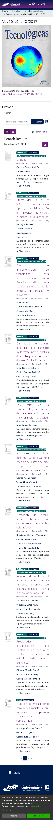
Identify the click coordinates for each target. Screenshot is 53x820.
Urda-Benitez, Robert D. (28, 367)
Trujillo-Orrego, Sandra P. (28, 543)
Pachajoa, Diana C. (25, 224)
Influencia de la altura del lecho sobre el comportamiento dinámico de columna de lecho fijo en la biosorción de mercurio (32, 584)
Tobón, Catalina (24, 228)
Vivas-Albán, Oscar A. (27, 482)
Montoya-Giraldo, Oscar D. (29, 728)
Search (38, 121)
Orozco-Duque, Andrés (27, 167)
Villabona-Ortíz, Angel (27, 604)
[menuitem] (33, 4)
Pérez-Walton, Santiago (27, 674)
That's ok (38, 816)
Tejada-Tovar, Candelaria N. (29, 600)
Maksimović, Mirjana (26, 425)
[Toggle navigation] (49, 4)
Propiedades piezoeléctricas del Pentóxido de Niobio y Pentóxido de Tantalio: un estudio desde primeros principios (32, 652)
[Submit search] (30, 4)
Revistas (16, 10)
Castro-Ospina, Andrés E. (28, 372)
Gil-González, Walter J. (27, 732)
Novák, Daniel (23, 171)
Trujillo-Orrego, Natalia (27, 547)
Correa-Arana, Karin (26, 477)
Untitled (21, 159)
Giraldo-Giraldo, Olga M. (28, 670)
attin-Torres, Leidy (25, 613)
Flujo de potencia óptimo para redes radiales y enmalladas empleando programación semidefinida (32, 712)
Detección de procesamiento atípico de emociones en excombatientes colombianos (32, 521)
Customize (6, 810)
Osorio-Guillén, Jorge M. (28, 678)
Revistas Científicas (33, 10)
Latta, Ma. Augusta (25, 315)
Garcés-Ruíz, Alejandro (27, 736)
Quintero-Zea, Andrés (26, 539)
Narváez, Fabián (24, 302)
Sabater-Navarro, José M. (28, 486)
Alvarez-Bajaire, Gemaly (28, 609)
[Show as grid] (13, 131)
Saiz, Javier (21, 237)
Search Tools (40, 131)
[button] (23, 186)
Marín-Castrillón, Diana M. (29, 306)
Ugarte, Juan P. (23, 232)
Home (5, 10)
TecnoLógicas (12, 14)
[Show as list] (7, 131)
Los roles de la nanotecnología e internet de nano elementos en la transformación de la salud (32, 411)
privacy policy (35, 806)
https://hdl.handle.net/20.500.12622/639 (22, 94)
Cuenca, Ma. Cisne (25, 311)
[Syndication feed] (45, 144)
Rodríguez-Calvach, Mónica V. (31, 535)
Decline (13, 816)
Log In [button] (39, 4)
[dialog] (26, 807)
